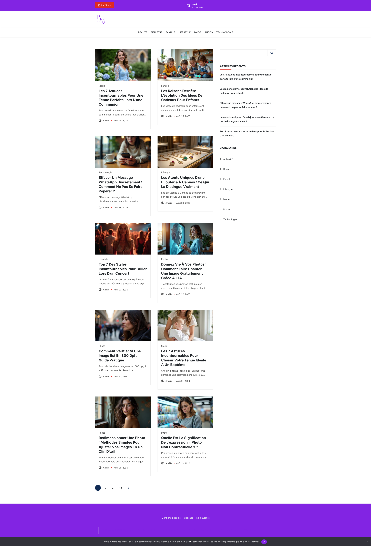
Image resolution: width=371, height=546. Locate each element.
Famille (170, 32)
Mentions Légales (171, 517)
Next (128, 488)
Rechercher (271, 52)
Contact (188, 517)
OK (264, 541)
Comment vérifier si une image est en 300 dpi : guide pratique (120, 355)
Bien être (156, 32)
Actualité (228, 159)
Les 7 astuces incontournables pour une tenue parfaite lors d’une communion (245, 76)
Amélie (106, 120)
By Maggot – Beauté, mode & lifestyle (143, 530)
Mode (197, 32)
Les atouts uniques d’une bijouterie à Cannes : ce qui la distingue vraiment (185, 182)
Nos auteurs (203, 517)
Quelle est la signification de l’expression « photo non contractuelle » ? (183, 442)
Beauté (142, 32)
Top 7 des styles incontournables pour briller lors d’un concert (123, 268)
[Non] (367, 541)
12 (120, 488)
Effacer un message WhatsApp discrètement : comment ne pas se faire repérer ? (245, 105)
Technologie (224, 32)
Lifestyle (185, 32)
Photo (209, 32)
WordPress (250, 530)
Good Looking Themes (217, 530)
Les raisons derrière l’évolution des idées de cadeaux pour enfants (181, 95)
